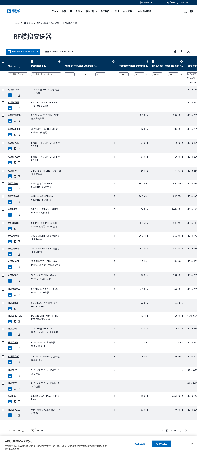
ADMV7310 (7, 143)
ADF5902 (6, 209)
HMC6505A (7, 289)
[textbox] (11, 78)
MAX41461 (7, 183)
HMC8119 (6, 383)
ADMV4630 (8, 129)
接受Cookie (161, 443)
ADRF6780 (7, 356)
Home (17, 23)
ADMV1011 (7, 275)
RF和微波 (28, 23)
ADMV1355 (7, 89)
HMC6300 (7, 303)
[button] (174, 52)
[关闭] (192, 443)
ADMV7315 (7, 102)
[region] (98, 444)
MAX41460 (7, 223)
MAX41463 (7, 235)
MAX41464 (7, 248)
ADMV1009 (7, 261)
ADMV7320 (7, 156)
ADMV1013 (7, 170)
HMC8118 (6, 370)
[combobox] (189, 52)
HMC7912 (7, 342)
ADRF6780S (8, 115)
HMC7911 (6, 328)
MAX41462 (7, 196)
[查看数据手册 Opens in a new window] (13, 95)
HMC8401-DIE (9, 315)
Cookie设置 (139, 443)
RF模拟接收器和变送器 (48, 23)
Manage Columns (25, 51)
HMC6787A (7, 409)
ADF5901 (6, 396)
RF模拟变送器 (70, 23)
